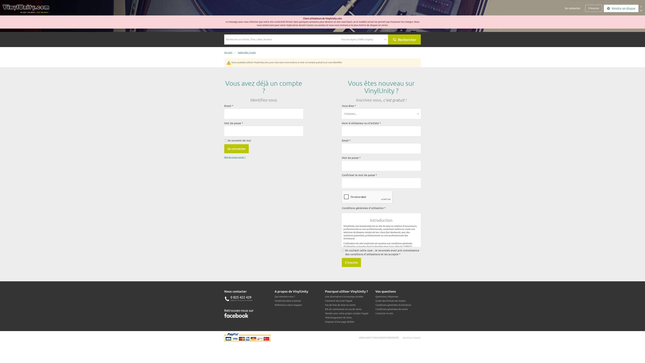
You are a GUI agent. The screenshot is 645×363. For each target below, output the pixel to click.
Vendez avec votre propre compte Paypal (346, 313)
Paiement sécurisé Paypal (338, 300)
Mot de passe (233, 123)
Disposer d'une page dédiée (339, 321)
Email (228, 106)
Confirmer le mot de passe (359, 175)
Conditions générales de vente (391, 309)
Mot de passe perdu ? (235, 157)
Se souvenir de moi (239, 140)
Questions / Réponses (386, 296)
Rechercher (407, 39)
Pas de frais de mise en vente (340, 305)
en (641, 10)
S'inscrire (593, 8)
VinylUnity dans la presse (288, 300)
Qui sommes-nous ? (285, 296)
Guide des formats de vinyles (390, 300)
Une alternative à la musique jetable (344, 296)
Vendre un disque (623, 8)
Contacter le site (384, 313)
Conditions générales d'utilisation (364, 208)
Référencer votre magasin (288, 305)
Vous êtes (349, 106)
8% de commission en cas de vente (343, 309)
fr (641, 6)
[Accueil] (27, 10)
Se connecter (572, 8)
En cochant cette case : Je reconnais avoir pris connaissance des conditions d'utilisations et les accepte (382, 252)
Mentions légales (412, 337)
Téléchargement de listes (338, 317)
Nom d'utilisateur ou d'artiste (361, 123)
